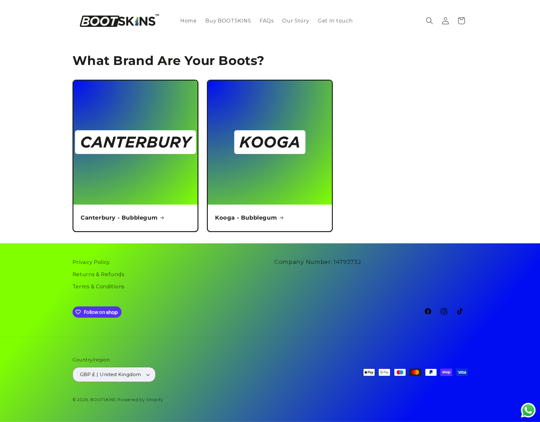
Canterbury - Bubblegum (119, 217)
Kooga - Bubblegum (246, 217)
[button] (430, 21)
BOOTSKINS (103, 399)
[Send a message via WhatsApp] (528, 410)
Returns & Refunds (98, 274)
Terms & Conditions (98, 286)
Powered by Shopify (140, 399)
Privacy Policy (91, 262)
